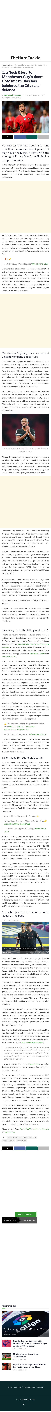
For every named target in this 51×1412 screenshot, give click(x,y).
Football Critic (25, 1129)
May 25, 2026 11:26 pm (10, 1335)
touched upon (34, 1064)
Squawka (45, 1129)
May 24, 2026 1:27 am (19, 1359)
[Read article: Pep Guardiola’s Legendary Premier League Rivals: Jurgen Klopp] (6, 1366)
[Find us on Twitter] (24, 1404)
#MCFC (12, 726)
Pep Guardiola (8, 1141)
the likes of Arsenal (38, 653)
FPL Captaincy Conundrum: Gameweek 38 (26, 1355)
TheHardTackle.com (28, 1400)
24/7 (33, 1220)
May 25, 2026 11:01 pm (19, 1349)
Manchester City (29, 1137)
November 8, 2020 (38, 734)
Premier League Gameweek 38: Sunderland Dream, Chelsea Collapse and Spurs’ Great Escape (30, 1343)
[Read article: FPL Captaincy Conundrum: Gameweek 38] (6, 1356)
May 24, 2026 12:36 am (19, 1370)
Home (4, 65)
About (10, 1387)
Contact (40, 1387)
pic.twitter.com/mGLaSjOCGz (17, 824)
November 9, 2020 (40, 263)
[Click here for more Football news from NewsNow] (11, 1220)
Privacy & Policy (29, 1387)
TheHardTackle (25, 58)
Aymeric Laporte (14, 1137)
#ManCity (30, 726)
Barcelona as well (9, 656)
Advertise (17, 1387)
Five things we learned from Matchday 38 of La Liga (25, 1330)
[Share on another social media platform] (43, 137)
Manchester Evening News (32, 1042)
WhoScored (10, 1132)
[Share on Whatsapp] (31, 137)
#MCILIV (20, 726)
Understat (37, 1129)
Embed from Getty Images (10, 920)
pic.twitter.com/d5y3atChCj (16, 729)
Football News (27, 1220)
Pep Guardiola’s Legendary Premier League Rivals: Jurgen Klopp (29, 1365)
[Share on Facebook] (20, 137)
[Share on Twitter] (7, 137)
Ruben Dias (21, 1141)
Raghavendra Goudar (12, 95)
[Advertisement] (25, 27)
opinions (10, 65)
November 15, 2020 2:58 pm (34, 95)
